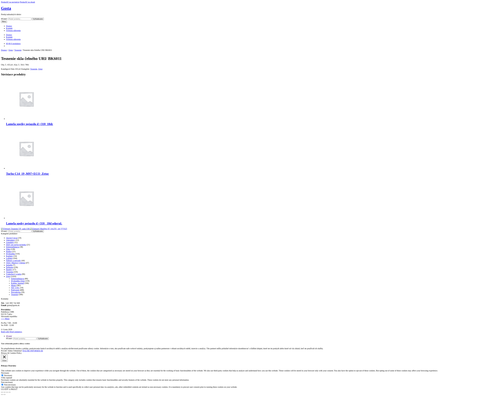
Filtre (8, 249)
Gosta (6, 8)
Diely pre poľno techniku (16, 245)
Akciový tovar (11, 238)
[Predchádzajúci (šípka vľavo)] (2, 394)
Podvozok (15, 290)
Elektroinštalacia (12, 247)
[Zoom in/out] (10, 392)
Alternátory (10, 240)
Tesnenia (9, 272)
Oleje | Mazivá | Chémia (15, 263)
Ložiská (9, 258)
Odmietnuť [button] (17, 351)
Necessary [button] (5, 373)
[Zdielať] (5, 392)
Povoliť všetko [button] (7, 351)
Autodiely (10, 242)
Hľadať (9, 336)
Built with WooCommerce (11, 332)
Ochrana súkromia (13, 30)
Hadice (9, 251)
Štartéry (9, 270)
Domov (9, 26)
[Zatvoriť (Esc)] (2, 392)
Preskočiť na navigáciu (10, 2)
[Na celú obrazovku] (7, 392)
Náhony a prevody (13, 260)
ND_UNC (15, 288)
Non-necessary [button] (7, 382)
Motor (13, 285)
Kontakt (9, 28)
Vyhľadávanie (38, 19)
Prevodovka (16, 292)
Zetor (11, 50)
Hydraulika (10, 254)
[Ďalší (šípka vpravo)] (5, 394)
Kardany (9, 256)
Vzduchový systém (13, 274)
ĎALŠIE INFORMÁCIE (33, 351)
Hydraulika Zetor (18, 281)
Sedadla (9, 265)
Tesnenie (17, 50)
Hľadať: (4, 19)
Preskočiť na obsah (27, 2)
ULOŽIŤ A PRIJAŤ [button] (9, 389)
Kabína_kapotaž (17, 283)
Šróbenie (9, 267)
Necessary (8, 375)
